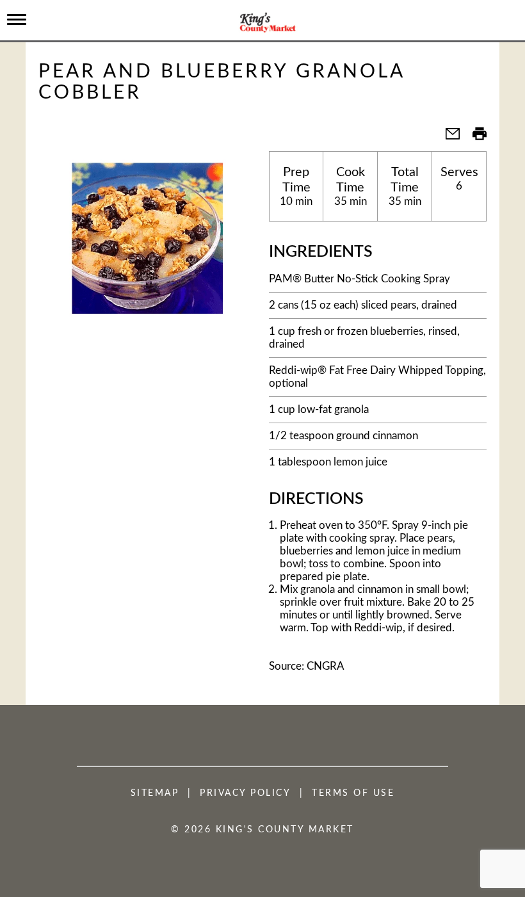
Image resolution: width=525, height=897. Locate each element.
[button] (447, 138)
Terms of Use (353, 793)
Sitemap (155, 793)
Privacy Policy (245, 793)
